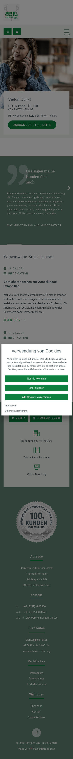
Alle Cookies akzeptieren (36, 397)
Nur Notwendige (36, 378)
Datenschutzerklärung (16, 410)
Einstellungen (36, 387)
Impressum (10, 405)
